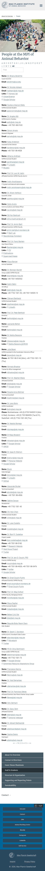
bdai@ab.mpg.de (13, 618)
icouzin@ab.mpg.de (14, 563)
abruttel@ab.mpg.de (15, 492)
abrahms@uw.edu (14, 82)
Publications (8, 253)
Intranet (22, 809)
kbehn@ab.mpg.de (14, 290)
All (13, 66)
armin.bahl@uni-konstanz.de (18, 230)
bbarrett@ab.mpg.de (15, 276)
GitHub (6, 481)
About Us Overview (12, 755)
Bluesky (6, 168)
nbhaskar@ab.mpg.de (15, 372)
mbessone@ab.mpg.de (16, 341)
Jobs (22, 819)
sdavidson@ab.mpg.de (16, 638)
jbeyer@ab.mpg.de (14, 355)
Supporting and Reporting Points (18, 780)
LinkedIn (12, 165)
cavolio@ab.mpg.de (14, 210)
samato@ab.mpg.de (15, 136)
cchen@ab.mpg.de (14, 518)
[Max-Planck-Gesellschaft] (13, 855)
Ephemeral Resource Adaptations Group (18, 664)
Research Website (15, 546)
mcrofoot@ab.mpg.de (15, 598)
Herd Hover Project (10, 549)
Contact (22, 814)
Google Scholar (9, 100)
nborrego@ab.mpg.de (15, 429)
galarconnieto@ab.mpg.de (17, 111)
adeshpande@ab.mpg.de (16, 729)
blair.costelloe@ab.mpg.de (17, 540)
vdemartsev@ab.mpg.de (16, 686)
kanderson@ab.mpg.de (16, 148)
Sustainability (10, 785)
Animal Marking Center (22, 824)
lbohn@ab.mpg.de (14, 409)
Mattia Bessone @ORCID (18, 344)
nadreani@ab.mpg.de (15, 91)
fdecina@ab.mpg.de (14, 675)
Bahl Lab (12, 233)
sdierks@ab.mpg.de (14, 740)
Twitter (6, 552)
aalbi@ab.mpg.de (14, 122)
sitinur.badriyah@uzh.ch (16, 219)
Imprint (12, 862)
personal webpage (16, 718)
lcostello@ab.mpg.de (15, 529)
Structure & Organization (15, 775)
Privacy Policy (29, 862)
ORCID (5, 447)
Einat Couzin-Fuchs (16, 587)
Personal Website (15, 461)
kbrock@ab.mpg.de (14, 475)
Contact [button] (5, 795)
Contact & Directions (13, 760)
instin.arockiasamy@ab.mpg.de (19, 187)
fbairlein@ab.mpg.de (15, 247)
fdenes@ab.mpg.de (14, 698)
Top (40, 806)
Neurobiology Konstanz (12, 236)
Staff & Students (11, 770)
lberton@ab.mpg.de (14, 330)
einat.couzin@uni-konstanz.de (18, 584)
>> (30, 743)
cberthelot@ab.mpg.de (15, 304)
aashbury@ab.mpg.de (15, 199)
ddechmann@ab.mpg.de (16, 655)
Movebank (13, 641)
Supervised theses (10, 256)
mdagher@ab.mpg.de (15, 609)
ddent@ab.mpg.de (14, 715)
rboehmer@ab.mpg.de (15, 398)
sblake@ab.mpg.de (14, 384)
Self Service (22, 846)
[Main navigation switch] (41, 5)
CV (10, 250)
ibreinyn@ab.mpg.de (15, 458)
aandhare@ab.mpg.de (15, 162)
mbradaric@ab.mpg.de (16, 441)
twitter (11, 569)
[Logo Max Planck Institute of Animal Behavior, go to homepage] (18, 5)
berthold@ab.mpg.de (15, 318)
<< (14, 743)
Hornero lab (13, 94)
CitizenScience (9, 97)
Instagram (22, 835)
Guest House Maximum (14, 765)
